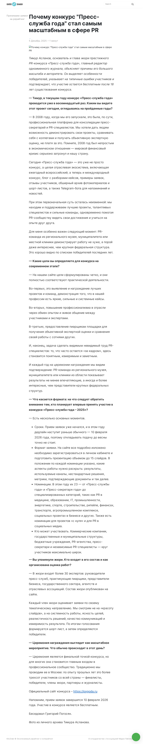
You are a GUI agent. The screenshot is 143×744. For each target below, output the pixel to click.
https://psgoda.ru (85, 691)
